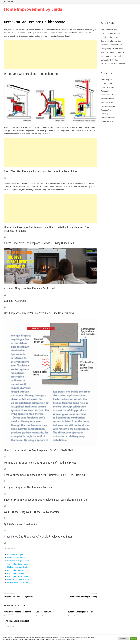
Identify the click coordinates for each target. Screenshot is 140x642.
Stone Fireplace (107, 121)
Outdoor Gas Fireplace (15, 554)
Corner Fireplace (107, 83)
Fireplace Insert (107, 95)
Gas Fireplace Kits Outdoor (17, 576)
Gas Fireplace (106, 114)
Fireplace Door (106, 91)
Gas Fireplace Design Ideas (17, 564)
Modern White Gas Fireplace (18, 583)
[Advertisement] (50, 54)
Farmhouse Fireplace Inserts (112, 45)
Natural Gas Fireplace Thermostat (17, 612)
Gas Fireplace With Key (45, 612)
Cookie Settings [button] (123, 638)
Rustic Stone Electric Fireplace (112, 52)
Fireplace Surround (108, 106)
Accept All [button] (133, 638)
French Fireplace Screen (110, 37)
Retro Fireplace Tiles (109, 29)
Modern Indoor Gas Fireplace (18, 567)
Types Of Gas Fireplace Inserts (80, 612)
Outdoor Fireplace (108, 117)
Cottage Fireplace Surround (111, 33)
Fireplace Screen (107, 102)
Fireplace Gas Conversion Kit (18, 579)
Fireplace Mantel (107, 98)
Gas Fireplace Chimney (15, 573)
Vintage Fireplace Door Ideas (112, 48)
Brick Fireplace (106, 79)
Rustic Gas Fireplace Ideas (17, 557)
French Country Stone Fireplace (113, 64)
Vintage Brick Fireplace (109, 60)
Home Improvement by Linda (33, 9)
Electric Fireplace (107, 87)
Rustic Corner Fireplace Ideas (112, 56)
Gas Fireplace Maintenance (17, 570)
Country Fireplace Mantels (111, 41)
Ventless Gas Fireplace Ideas (18, 561)
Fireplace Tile (106, 110)
